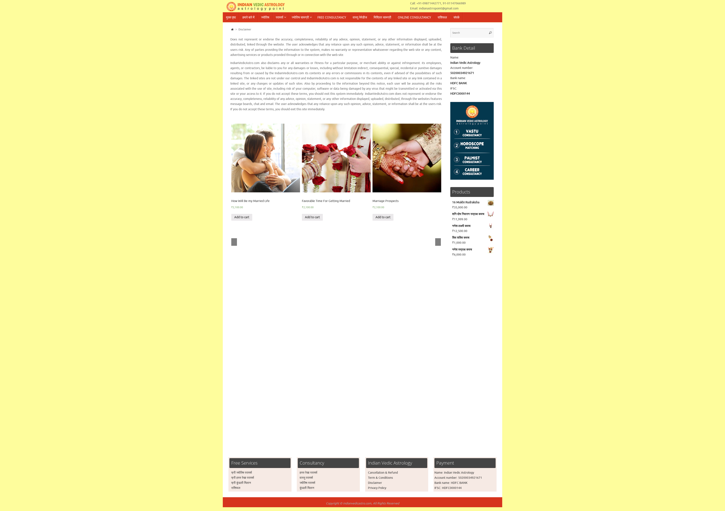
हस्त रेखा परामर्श (308, 473)
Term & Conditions (380, 478)
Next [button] (438, 242)
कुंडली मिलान (307, 488)
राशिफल (235, 488)
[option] (265, 172)
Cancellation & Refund (383, 473)
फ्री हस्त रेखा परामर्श (242, 478)
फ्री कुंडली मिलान (241, 483)
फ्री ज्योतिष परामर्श (241, 473)
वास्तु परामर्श (306, 478)
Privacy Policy (377, 488)
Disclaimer (375, 483)
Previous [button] (234, 242)
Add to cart (241, 217)
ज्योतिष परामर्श (307, 483)
